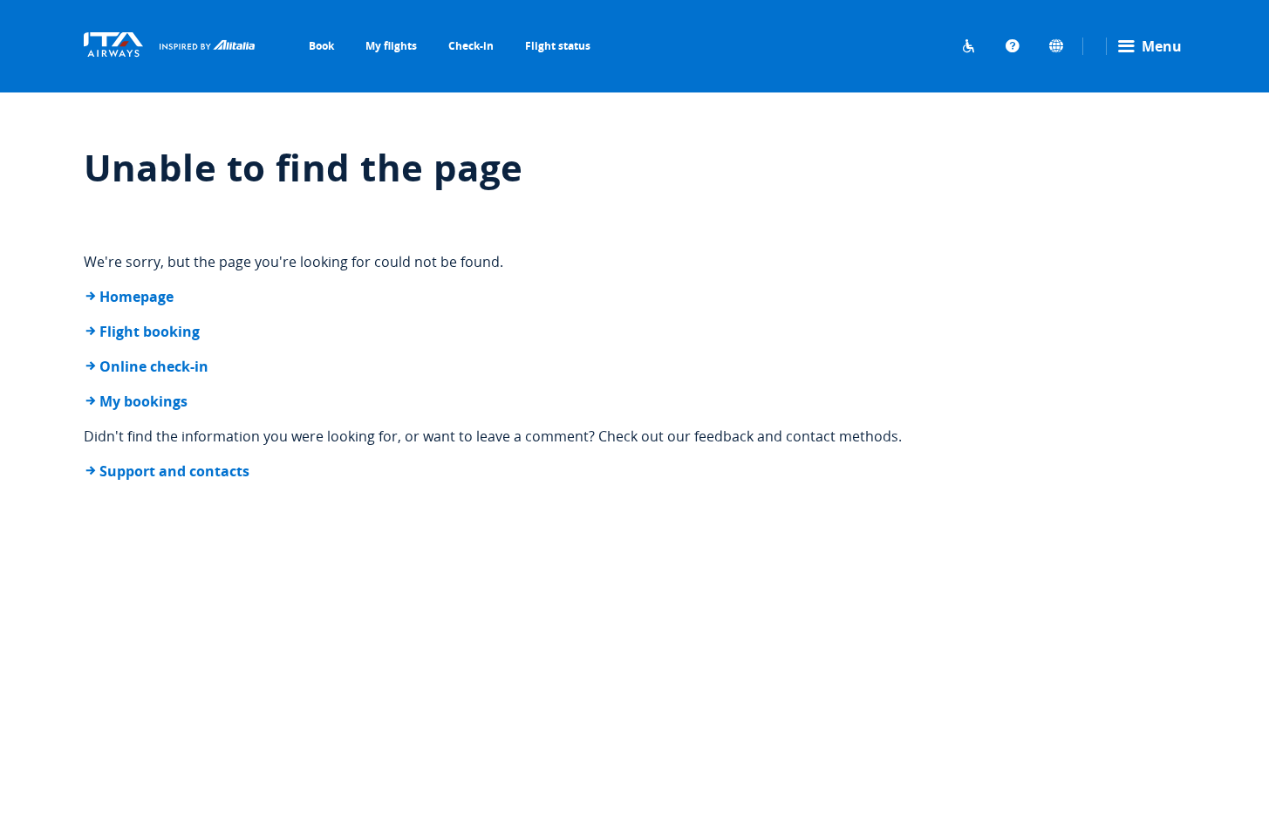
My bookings (143, 401)
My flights (391, 45)
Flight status (557, 45)
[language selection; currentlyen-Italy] (1056, 46)
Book (321, 45)
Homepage (136, 296)
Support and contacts (174, 471)
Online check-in (153, 366)
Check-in (471, 45)
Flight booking (149, 331)
